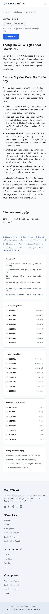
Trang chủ (6, 12)
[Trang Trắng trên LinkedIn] (21, 506)
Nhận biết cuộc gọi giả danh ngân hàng (21, 459)
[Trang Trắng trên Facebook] (13, 506)
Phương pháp (9, 529)
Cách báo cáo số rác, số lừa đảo (18, 468)
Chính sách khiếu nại (12, 541)
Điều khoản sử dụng (11, 581)
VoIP (5, 567)
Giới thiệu (7, 520)
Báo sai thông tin (11, 237)
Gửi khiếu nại (28, 237)
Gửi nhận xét (11, 37)
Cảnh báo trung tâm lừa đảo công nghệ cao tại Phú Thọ (23, 264)
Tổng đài (7, 563)
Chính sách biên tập (11, 533)
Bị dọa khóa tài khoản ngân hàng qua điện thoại (24, 463)
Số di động (8, 559)
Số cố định (8, 555)
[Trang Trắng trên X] (17, 506)
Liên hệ (41, 237)
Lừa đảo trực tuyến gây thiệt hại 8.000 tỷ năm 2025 (23, 283)
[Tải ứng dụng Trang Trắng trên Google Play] (9, 506)
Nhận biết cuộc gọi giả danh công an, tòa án (23, 455)
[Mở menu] (45, 3)
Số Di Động (18, 12)
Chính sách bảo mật (11, 585)
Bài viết (6, 524)
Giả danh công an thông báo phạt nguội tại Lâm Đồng (24, 277)
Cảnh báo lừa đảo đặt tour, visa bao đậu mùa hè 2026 (24, 271)
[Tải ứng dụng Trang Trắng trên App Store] (5, 506)
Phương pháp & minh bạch (36, 240)
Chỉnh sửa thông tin (11, 537)
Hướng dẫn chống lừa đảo (13, 240)
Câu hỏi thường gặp (11, 589)
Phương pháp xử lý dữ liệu (11, 250)
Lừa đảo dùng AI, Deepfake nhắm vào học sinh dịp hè (23, 289)
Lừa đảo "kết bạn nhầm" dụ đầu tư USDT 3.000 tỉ (24, 295)
